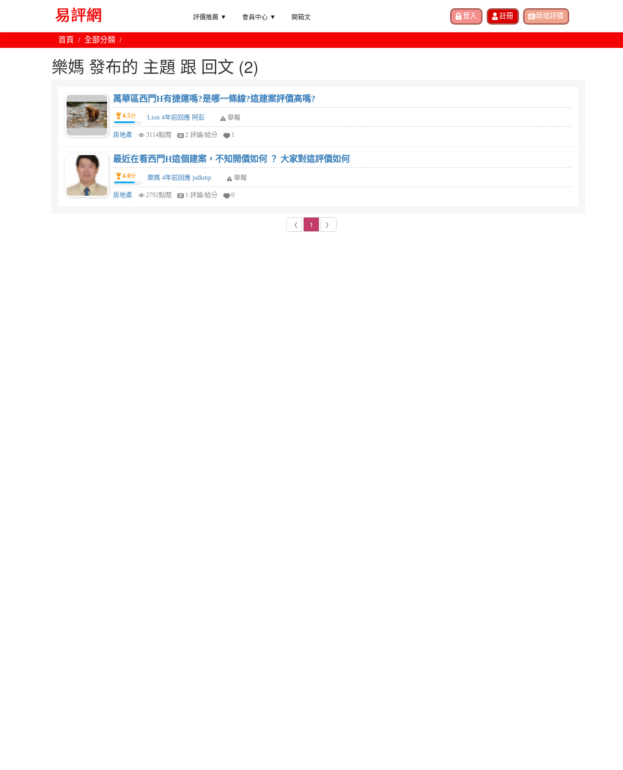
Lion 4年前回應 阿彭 (176, 117)
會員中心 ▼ (259, 16)
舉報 (234, 117)
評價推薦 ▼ (210, 16)
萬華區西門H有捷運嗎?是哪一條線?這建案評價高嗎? (214, 99)
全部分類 (99, 40)
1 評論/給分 (201, 195)
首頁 (66, 40)
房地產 (122, 134)
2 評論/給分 (201, 134)
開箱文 (301, 16)
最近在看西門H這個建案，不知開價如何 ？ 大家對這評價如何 (231, 159)
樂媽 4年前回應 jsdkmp (179, 177)
